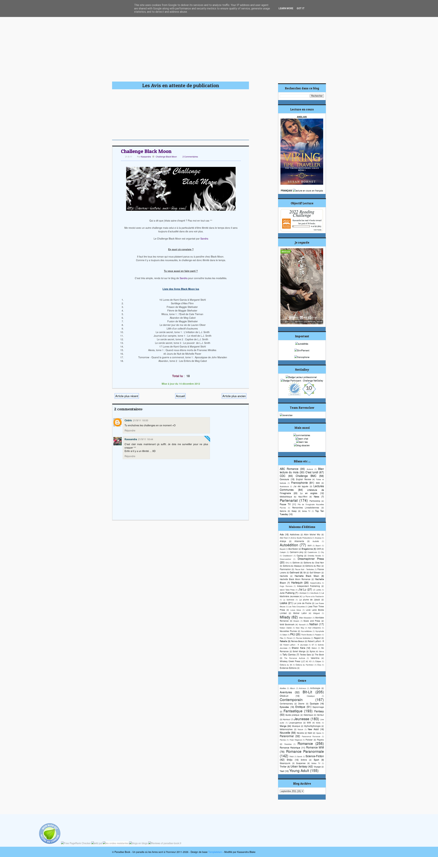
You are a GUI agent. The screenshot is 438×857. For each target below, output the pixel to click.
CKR (319, 548)
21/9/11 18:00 (140, 420)
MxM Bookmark (287, 624)
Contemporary (286, 703)
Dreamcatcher (285, 559)
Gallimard (294, 572)
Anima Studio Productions (301, 537)
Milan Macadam (305, 617)
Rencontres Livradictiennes (305, 507)
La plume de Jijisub (309, 599)
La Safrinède (288, 599)
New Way (300, 627)
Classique (311, 696)
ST (313, 644)
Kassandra (145, 156)
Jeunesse (301, 718)
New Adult (313, 729)
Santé (299, 756)
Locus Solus (295, 610)
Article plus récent (126, 396)
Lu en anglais (308, 493)
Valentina (315, 658)
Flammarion (285, 569)
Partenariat (289, 500)
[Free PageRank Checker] (76, 843)
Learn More (286, 8)
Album (292, 688)
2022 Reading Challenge (301, 213)
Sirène (304, 759)
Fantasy (319, 711)
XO (310, 661)
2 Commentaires (190, 156)
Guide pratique (292, 714)
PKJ (292, 634)
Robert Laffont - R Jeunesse (295, 644)
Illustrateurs (284, 486)
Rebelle (283, 641)
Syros (312, 651)
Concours (284, 479)
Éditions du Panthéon (305, 664)
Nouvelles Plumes (288, 631)
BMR (310, 545)
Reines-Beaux (297, 641)
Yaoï (282, 771)
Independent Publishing (308, 586)
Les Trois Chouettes (296, 606)
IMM (318, 482)
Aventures (286, 692)
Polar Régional (296, 739)
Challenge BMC (306, 476)
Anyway (318, 537)
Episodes (284, 706)
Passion (318, 634)
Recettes (288, 744)
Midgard (316, 613)
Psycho (320, 739)
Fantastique (293, 710)
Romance (305, 743)
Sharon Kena (298, 647)
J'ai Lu (302, 589)
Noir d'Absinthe (314, 627)
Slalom (314, 648)
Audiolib (316, 541)
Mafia (318, 722)
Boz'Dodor (293, 548)
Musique (296, 726)
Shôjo (289, 759)
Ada (282, 534)
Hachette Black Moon (307, 575)
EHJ (287, 562)
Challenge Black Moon (146, 151)
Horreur (320, 714)
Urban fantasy (299, 766)
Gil (304, 572)
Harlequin (297, 582)
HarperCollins (315, 582)
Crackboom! (288, 555)
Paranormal (287, 736)
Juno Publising (287, 592)
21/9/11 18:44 (145, 439)
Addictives (294, 534)
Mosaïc (296, 621)
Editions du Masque (292, 565)
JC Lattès (317, 589)
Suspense (301, 763)
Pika (281, 638)
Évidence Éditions (288, 667)
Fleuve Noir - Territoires (304, 569)
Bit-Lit (307, 691)
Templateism (215, 852)
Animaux (302, 688)
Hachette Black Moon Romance (295, 579)
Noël (310, 732)
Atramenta (299, 541)
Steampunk (285, 763)
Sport (316, 759)
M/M (309, 722)
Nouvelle (285, 732)
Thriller (283, 766)
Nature (300, 729)
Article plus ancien (234, 396)
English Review (303, 479)
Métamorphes (286, 729)
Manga (283, 725)
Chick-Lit (284, 695)
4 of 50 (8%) (316, 226)
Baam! (318, 545)
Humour (286, 719)
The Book (319, 654)
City (322, 552)
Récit (291, 756)
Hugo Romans (286, 586)
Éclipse (318, 661)
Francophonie (299, 482)
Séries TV (306, 511)
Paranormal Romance (311, 736)
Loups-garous (295, 722)
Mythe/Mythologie (312, 726)
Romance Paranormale (305, 751)
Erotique (300, 706)
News (316, 496)
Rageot (317, 637)
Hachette (284, 575)
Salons (283, 511)
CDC (282, 476)
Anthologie (315, 688)
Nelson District (286, 627)
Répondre (130, 430)
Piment (289, 638)
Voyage (317, 766)
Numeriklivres (306, 631)
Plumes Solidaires (303, 638)
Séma (321, 651)
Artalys (283, 541)
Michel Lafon (300, 613)
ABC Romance (289, 468)
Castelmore (312, 552)
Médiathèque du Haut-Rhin (293, 496)
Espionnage (318, 707)
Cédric (128, 420)
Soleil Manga (299, 651)
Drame (301, 703)
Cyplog (300, 555)
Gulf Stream (315, 572)
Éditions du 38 (286, 664)
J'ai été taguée (300, 486)
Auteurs (310, 469)
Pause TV (285, 504)
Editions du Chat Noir (314, 562)
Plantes (283, 739)
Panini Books (306, 634)
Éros (319, 664)
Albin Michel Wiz (312, 534)
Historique (308, 714)
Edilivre (296, 562)
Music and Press (312, 620)
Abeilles (283, 688)
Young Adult (299, 770)
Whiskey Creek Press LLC (292, 661)
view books (317, 229)
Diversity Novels (314, 555)
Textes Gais (305, 654)
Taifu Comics (289, 654)
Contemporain (291, 699)
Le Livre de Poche (302, 603)
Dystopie (314, 703)
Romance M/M (315, 747)
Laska (283, 603)
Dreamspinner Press (311, 558)
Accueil (180, 396)
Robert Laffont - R (316, 641)
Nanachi (302, 624)
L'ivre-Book (314, 593)
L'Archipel (302, 593)
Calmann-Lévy (296, 552)
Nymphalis (319, 631)
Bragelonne (307, 548)
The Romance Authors (294, 658)
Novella (300, 732)
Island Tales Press (287, 589)
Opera (318, 733)
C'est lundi (311, 472)
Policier (309, 739)
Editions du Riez (313, 565)
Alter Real (284, 537)
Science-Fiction (315, 756)
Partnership (315, 500)
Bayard (282, 549)
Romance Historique (290, 747)
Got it (301, 8)
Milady (285, 616)
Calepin (283, 552)
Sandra (204, 238)
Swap (294, 511)
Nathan (313, 624)
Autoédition (289, 544)
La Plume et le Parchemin (313, 596)
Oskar (284, 634)
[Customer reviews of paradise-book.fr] (164, 843)
